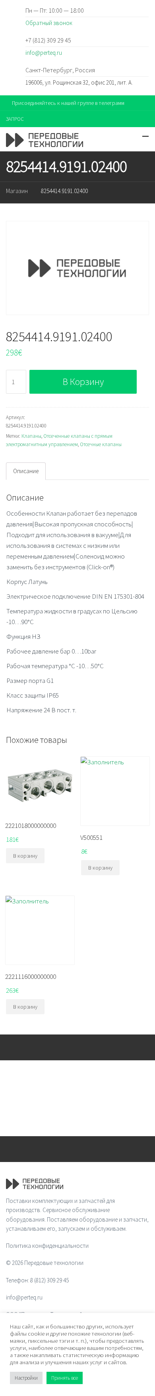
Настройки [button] (26, 1378)
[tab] (26, 471)
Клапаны (31, 436)
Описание (26, 471)
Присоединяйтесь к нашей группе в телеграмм (68, 102)
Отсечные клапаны (101, 444)
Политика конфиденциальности (47, 1245)
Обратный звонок (48, 23)
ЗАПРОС (15, 119)
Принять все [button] (64, 1378)
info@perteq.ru (43, 52)
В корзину (83, 381)
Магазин (17, 191)
